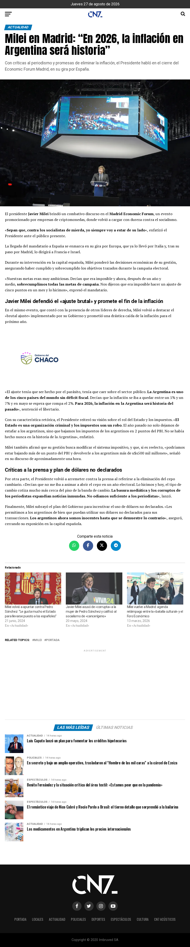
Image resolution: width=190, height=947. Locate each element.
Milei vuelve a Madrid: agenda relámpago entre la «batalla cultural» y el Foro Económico (155, 611)
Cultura (143, 919)
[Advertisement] (95, 685)
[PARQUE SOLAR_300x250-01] (95, 359)
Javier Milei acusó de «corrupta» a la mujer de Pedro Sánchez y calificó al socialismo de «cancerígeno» (91, 611)
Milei (38, 640)
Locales (37, 919)
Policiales (78, 919)
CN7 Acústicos (165, 919)
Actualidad (57, 919)
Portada (53, 640)
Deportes (98, 919)
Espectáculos (121, 919)
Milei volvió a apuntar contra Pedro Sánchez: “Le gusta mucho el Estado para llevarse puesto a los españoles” (31, 611)
